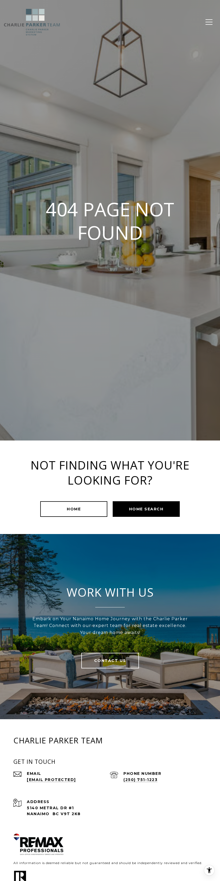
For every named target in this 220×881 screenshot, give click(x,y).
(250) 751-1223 (140, 779)
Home (74, 509)
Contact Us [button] (110, 660)
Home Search (146, 509)
